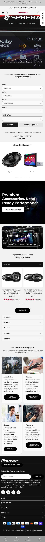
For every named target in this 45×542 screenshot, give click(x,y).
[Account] (38, 12)
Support (7, 425)
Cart (40, 540)
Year (4, 85)
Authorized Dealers (33, 397)
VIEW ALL (22, 310)
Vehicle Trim (7, 115)
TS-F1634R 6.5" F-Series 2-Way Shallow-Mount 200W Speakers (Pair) (12, 292)
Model (4, 100)
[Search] (7, 12)
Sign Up (38, 476)
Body (4, 107)
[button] (15, 177)
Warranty (29, 425)
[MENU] (3, 12)
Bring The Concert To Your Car (22, 244)
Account (28, 540)
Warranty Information (34, 445)
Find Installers (12, 397)
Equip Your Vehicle (13, 209)
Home (5, 540)
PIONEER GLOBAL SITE (12, 465)
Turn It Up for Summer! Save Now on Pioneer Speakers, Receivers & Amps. (22, 3)
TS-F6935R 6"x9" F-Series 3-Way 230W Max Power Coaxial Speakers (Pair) (33, 292)
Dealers (29, 377)
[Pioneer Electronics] (23, 12)
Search (10, 125)
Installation (8, 377)
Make (4, 92)
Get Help (10, 449)
